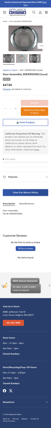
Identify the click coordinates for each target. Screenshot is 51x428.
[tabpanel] (25, 212)
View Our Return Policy (25, 192)
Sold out (34, 103)
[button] (46, 12)
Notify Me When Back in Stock (34, 111)
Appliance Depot (10, 70)
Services (15, 419)
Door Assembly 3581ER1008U (21, 21)
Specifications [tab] (26, 203)
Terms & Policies (9, 421)
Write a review (25, 248)
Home (5, 21)
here (36, 149)
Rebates (25, 419)
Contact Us (34, 419)
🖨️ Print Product (25, 122)
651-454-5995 (13, 323)
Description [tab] (9, 203)
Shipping (6, 89)
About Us (6, 419)
